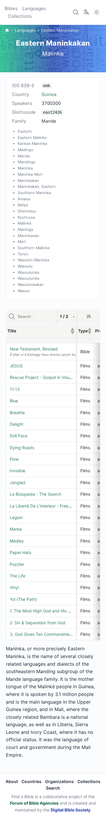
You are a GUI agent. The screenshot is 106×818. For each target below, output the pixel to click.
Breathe (17, 412)
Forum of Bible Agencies (34, 803)
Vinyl (14, 587)
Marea (16, 529)
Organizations (59, 781)
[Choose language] (86, 12)
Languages (34, 8)
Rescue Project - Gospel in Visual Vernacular (52, 377)
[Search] (76, 12)
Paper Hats (20, 552)
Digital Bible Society (70, 809)
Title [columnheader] (40, 330)
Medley (17, 540)
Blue (14, 400)
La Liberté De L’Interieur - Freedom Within (50, 505)
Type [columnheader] (85, 330)
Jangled (17, 482)
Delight (16, 424)
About (12, 781)
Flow (14, 459)
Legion (16, 517)
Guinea (49, 94)
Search (53, 787)
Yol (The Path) (23, 599)
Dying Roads (22, 447)
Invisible (17, 470)
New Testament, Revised (34, 348)
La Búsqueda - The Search (35, 494)
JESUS (16, 365)
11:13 (15, 389)
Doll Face (18, 435)
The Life (17, 575)
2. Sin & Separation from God (37, 622)
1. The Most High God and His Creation (47, 610)
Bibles (11, 8)
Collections (20, 16)
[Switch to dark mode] (96, 12)
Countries (31, 781)
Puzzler (17, 564)
